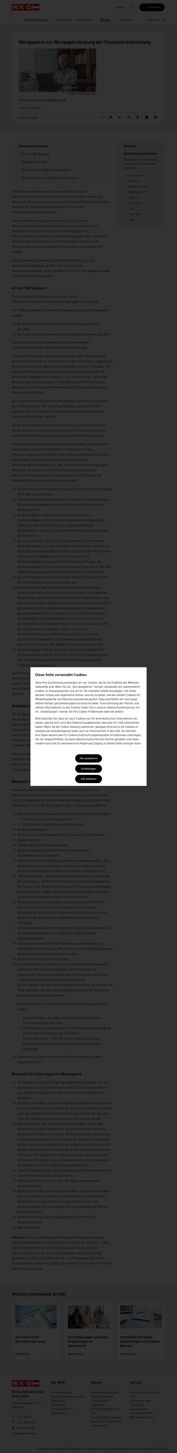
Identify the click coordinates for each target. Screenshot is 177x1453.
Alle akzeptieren (89, 758)
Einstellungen (88, 769)
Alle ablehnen (88, 779)
